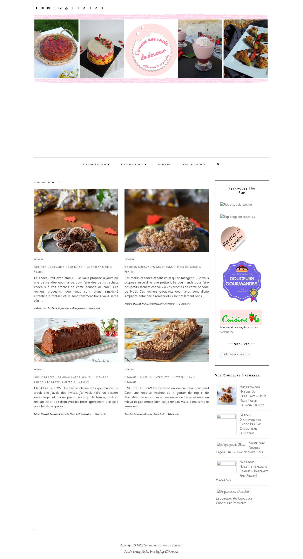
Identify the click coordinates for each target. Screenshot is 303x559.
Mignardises (63, 308)
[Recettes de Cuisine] (236, 204)
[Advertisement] (151, 120)
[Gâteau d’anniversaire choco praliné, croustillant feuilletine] (228, 423)
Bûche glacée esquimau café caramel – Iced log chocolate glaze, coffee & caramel (71, 379)
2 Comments (184, 303)
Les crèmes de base (95, 164)
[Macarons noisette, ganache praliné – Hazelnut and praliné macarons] (228, 466)
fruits (54, 308)
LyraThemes (169, 551)
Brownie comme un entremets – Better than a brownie (160, 379)
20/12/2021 (129, 259)
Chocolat (46, 308)
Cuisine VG (227, 332)
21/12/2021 (38, 259)
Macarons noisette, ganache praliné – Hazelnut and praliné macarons (242, 471)
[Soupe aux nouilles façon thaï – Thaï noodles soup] (232, 444)
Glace (72, 414)
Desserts (54, 414)
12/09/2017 (129, 369)
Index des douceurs (193, 164)
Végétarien (80, 308)
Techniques (164, 164)
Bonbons (37, 308)
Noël (72, 308)
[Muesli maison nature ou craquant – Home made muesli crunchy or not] (228, 395)
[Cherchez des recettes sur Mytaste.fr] (237, 216)
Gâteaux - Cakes (151, 414)
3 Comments (94, 308)
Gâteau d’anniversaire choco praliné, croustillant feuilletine (251, 424)
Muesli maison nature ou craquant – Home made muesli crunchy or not (253, 396)
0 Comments (173, 414)
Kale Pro (148, 551)
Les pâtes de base (132, 164)
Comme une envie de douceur (163, 545)
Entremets (64, 414)
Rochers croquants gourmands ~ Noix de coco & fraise (162, 269)
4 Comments (100, 414)
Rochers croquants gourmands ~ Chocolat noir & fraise (73, 269)
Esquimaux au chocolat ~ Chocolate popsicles (236, 500)
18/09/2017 (38, 369)
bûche (37, 414)
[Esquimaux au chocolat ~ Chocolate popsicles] (235, 491)
